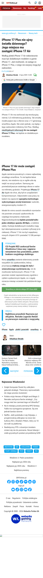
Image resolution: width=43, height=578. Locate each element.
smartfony (34, 329)
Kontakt (29, 506)
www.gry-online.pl (9, 33)
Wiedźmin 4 (31, 466)
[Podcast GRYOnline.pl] (25, 482)
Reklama (7, 506)
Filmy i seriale (11, 451)
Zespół (15, 506)
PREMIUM (6, 8)
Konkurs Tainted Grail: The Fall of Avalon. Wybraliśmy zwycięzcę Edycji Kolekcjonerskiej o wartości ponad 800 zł (11, 360)
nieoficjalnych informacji (12, 130)
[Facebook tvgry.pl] (30, 489)
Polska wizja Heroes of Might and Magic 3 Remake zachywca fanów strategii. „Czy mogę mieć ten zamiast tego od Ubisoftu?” (22, 399)
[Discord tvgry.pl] (25, 489)
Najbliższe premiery (21, 470)
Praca (22, 506)
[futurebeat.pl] (8, 71)
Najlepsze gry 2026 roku (21, 462)
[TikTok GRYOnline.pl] (21, 482)
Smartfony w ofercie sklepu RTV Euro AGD (21, 289)
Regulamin (16, 498)
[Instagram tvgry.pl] (21, 489)
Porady (35, 447)
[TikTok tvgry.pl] (17, 489)
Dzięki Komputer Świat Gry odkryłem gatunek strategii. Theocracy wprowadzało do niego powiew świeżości (22, 390)
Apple (11, 329)
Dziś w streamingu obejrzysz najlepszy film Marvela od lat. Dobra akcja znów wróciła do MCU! (32, 360)
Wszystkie (9, 447)
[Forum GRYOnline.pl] (34, 482)
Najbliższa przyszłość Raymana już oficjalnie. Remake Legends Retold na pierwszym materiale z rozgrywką (22, 316)
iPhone (4, 329)
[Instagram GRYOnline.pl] (13, 482)
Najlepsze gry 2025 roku (16, 466)
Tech (22, 451)
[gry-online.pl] (11, 3)
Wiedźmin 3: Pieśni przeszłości (21, 458)
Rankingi (31, 8)
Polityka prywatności (14, 502)
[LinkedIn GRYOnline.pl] (30, 482)
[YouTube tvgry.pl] (13, 489)
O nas (8, 498)
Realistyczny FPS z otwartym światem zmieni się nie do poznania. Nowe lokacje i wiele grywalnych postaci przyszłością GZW (22, 430)
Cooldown (25, 447)
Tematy (29, 451)
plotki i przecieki (22, 329)
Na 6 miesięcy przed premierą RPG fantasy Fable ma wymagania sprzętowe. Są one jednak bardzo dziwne (22, 409)
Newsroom (17, 8)
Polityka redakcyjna (29, 498)
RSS (36, 451)
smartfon (11, 259)
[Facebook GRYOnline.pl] (9, 482)
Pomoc (36, 506)
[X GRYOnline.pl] (17, 482)
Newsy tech (33, 33)
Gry (24, 8)
